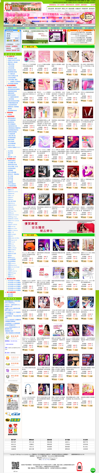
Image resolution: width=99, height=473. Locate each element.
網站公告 (13, 444)
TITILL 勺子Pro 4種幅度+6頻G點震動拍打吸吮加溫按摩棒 (43, 151)
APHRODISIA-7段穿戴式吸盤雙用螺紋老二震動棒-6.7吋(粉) (58, 181)
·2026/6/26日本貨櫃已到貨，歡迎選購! (81, 32)
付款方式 (31, 446)
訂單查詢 (67, 444)
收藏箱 (70, 2)
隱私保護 (49, 442)
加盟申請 (55, 2)
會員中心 (67, 442)
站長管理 (85, 449)
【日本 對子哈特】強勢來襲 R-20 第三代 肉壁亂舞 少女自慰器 (58, 312)
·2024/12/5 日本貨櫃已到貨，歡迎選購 (81, 39)
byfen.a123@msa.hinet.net (51, 458)
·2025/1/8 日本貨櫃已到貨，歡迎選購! (81, 37)
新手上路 (31, 442)
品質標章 (49, 449)
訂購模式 (31, 444)
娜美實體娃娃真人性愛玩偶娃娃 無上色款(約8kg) (73, 399)
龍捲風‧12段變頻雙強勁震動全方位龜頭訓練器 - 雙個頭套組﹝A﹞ (87, 209)
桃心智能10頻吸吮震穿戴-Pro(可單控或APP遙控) (87, 66)
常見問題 (13, 446)
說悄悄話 (13, 352)
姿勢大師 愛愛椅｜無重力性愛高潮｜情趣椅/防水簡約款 (58, 340)
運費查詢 (67, 449)
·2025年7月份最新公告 (81, 36)
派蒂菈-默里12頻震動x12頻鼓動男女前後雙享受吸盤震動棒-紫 (44, 181)
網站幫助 (80, 2)
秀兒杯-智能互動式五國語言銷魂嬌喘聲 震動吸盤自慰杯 (43, 399)
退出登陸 (92, 2)
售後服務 (49, 446)
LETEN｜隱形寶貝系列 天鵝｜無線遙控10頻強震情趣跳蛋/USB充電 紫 (73, 209)
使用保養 (85, 444)
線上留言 (85, 446)
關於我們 (13, 442)
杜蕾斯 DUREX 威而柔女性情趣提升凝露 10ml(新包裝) (29, 282)
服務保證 (49, 444)
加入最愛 (86, 2)
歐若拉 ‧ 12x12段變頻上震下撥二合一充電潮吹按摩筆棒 (44, 94)
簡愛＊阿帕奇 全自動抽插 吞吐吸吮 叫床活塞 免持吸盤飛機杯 (58, 399)
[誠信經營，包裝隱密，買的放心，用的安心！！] (58, 232)
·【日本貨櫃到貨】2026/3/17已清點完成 (81, 34)
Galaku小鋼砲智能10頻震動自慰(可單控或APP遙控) (29, 94)
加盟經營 (13, 449)
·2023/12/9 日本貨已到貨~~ (81, 42)
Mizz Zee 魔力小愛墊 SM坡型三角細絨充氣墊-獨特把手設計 (29, 254)
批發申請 (60, 2)
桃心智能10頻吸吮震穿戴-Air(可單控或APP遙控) (73, 66)
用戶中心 (75, 2)
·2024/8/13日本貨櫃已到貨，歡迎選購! (81, 41)
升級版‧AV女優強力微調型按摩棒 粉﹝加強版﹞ (73, 94)
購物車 (65, 2)
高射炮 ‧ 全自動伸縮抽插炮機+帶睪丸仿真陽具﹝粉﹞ (88, 340)
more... (93, 30)
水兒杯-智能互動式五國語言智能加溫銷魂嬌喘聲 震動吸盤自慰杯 (29, 122)
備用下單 (85, 442)
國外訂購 (31, 449)
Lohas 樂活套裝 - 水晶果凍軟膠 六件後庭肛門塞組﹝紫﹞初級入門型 (58, 94)
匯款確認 (67, 446)
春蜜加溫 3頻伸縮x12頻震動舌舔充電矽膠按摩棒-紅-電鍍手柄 (29, 151)
